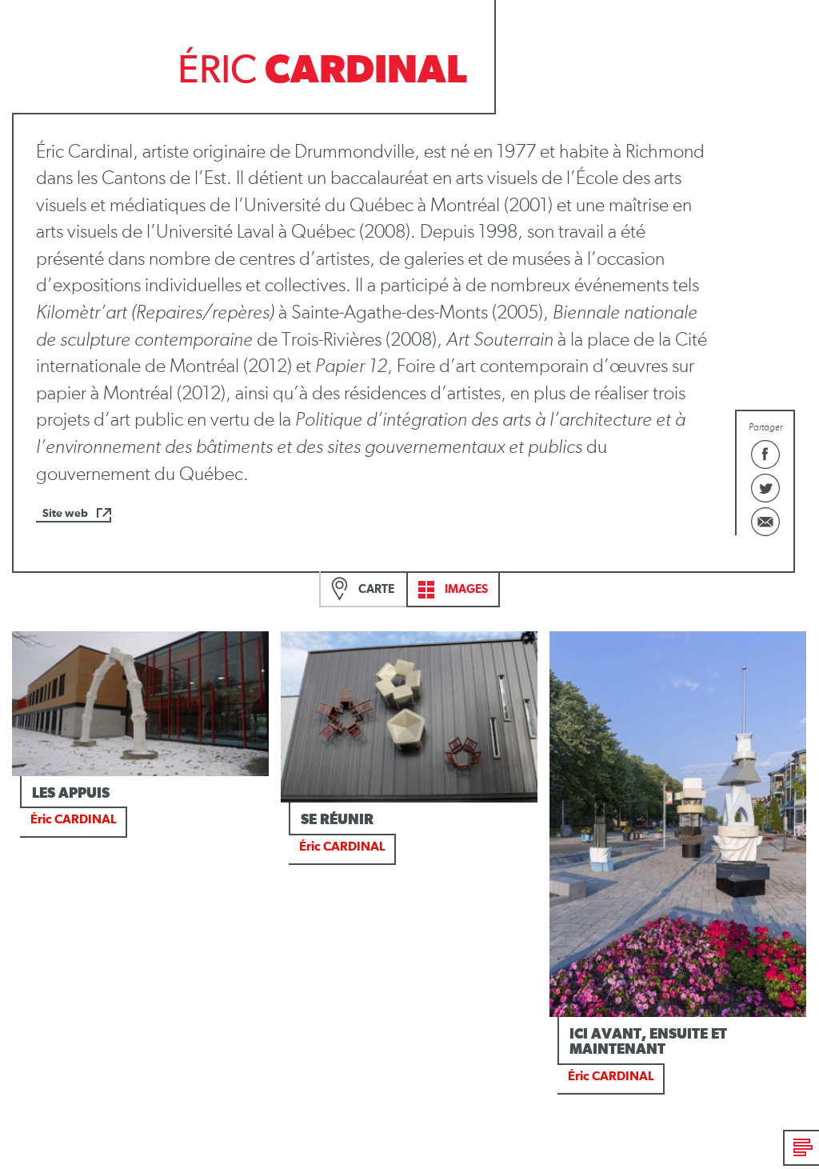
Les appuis (71, 794)
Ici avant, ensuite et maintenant (648, 1042)
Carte (375, 589)
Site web (65, 513)
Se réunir (337, 820)
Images (465, 589)
